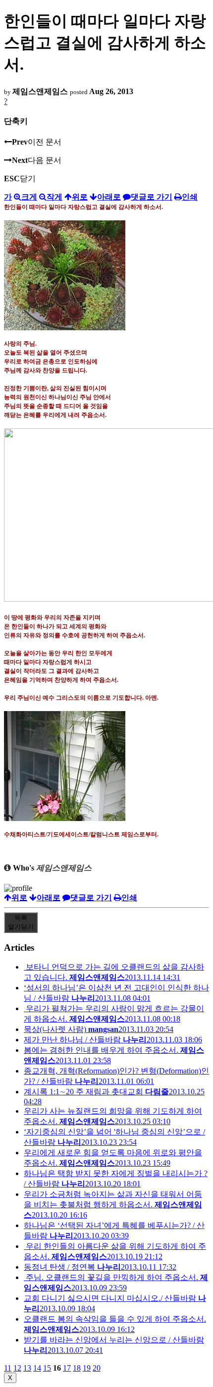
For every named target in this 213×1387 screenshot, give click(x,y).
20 (97, 1368)
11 (7, 1368)
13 (27, 1368)
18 (77, 1368)
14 (37, 1368)
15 (47, 1368)
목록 (21, 922)
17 (67, 1368)
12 (17, 1368)
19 (87, 1368)
